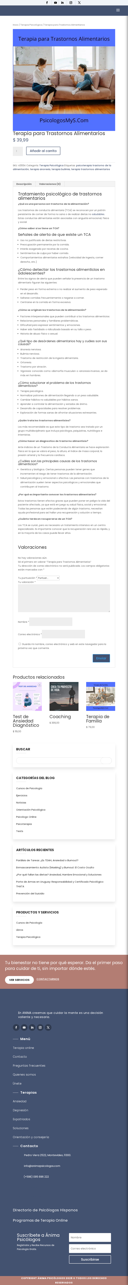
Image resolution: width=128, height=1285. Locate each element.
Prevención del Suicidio (30, 893)
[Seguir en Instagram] (71, 2)
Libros (19, 930)
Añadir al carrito (43, 151)
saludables (98, 214)
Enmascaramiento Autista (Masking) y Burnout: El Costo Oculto (55, 867)
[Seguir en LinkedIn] (63, 2)
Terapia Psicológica (31, 24)
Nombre (23, 622)
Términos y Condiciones (27, 1196)
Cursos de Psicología (29, 788)
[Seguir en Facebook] (48, 2)
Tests (19, 831)
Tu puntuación (27, 578)
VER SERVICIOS (19, 980)
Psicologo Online (26, 817)
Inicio (15, 24)
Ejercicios (21, 795)
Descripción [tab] (24, 184)
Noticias (21, 802)
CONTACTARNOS (47, 979)
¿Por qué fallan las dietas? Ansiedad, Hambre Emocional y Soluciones (59, 874)
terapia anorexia (40, 169)
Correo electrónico (30, 634)
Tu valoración (27, 582)
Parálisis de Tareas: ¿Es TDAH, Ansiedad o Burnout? (47, 860)
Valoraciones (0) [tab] (50, 184)
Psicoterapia (24, 824)
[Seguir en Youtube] (55, 2)
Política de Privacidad (25, 1187)
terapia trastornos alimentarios (90, 169)
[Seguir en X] (80, 2)
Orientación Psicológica (30, 809)
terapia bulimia (61, 169)
